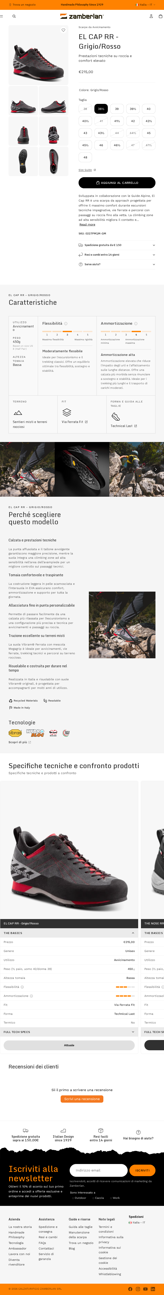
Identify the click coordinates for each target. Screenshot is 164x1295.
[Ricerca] (14, 16)
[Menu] (3, 16)
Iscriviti (142, 1170)
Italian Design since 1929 (63, 1138)
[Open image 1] (27, 469)
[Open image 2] (82, 469)
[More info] (65, 323)
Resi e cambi (48, 1237)
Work (116, 1198)
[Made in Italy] (66, 733)
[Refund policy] (101, 1135)
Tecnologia (16, 1243)
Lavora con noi (19, 1254)
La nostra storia (20, 1227)
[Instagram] (138, 1289)
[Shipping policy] (26, 1135)
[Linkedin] (152, 1289)
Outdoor (80, 1198)
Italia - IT (146, 4)
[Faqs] (138, 1135)
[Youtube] (145, 1289)
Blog (72, 1248)
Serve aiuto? (92, 264)
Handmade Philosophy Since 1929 (82, 5)
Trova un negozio (24, 4)
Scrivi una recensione (82, 1099)
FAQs (42, 1243)
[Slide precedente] (50, 4)
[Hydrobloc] (35, 733)
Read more (87, 224)
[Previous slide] (8, 469)
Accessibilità (108, 1268)
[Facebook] (130, 1289)
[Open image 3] (136, 469)
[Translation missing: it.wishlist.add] (63, 30)
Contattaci (46, 1248)
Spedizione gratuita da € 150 (103, 245)
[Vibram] (15, 733)
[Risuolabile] (53, 733)
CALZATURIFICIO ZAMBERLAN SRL (40, 1288)
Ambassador (17, 1248)
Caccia (99, 1198)
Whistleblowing (110, 1274)
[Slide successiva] (110, 4)
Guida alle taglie (80, 1227)
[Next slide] (156, 469)
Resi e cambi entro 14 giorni (102, 255)
